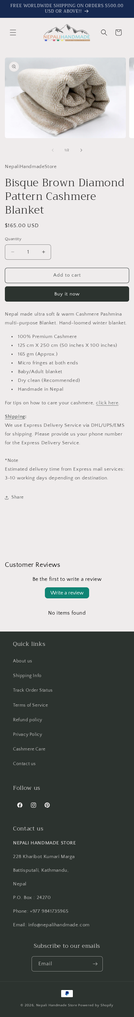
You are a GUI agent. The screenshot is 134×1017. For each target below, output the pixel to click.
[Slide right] (81, 150)
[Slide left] (53, 150)
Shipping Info (27, 675)
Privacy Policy (27, 734)
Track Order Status (33, 690)
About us (22, 661)
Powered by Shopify (96, 1005)
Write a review (67, 593)
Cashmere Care (29, 749)
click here (107, 403)
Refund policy (27, 720)
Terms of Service (30, 705)
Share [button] (17, 497)
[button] (13, 32)
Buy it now (67, 294)
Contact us (24, 763)
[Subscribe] (95, 963)
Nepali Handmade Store (56, 1005)
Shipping (15, 416)
